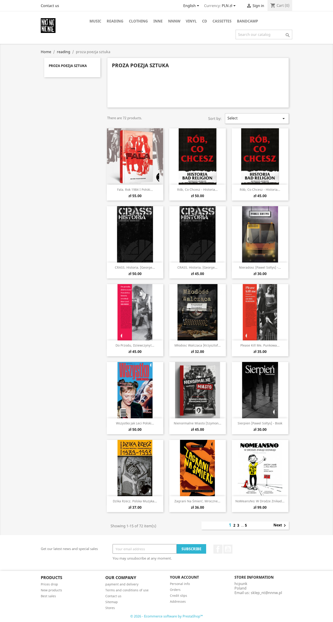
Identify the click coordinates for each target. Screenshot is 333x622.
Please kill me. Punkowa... (260, 345)
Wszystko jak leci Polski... (135, 423)
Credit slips (178, 595)
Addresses (178, 601)
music (95, 21)
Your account (184, 577)
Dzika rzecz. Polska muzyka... (135, 501)
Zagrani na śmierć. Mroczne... (197, 501)
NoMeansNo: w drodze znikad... (260, 501)
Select (256, 118)
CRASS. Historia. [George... (135, 267)
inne (158, 21)
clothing (138, 21)
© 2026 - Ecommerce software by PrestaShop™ (166, 616)
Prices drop (49, 584)
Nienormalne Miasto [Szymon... (197, 423)
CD (204, 21)
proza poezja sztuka (68, 65)
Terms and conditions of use (127, 590)
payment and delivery (121, 584)
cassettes (222, 21)
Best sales (48, 596)
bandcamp (247, 21)
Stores (110, 608)
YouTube (227, 549)
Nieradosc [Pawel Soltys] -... (260, 267)
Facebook (217, 549)
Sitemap (111, 602)
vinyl (191, 21)
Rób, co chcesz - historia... (197, 189)
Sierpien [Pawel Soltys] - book (260, 423)
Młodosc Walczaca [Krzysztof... (197, 345)
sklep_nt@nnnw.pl (266, 592)
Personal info (180, 584)
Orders (175, 589)
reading (115, 21)
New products (51, 590)
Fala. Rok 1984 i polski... (135, 189)
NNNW (174, 21)
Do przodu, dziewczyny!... (135, 345)
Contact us (50, 5)
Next (280, 525)
